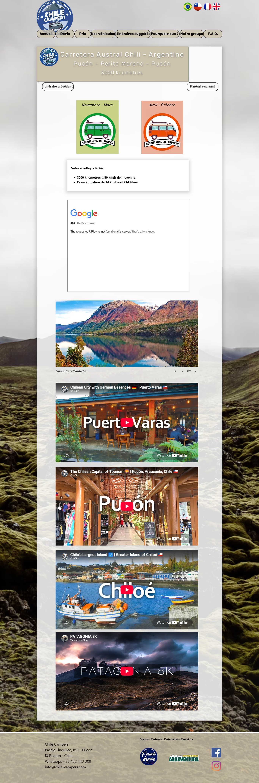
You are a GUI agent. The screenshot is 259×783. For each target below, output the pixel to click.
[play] (176, 370)
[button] (127, 340)
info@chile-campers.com (65, 766)
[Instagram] (216, 766)
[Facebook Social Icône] (216, 752)
